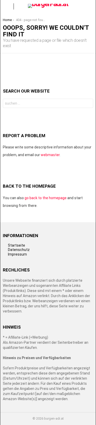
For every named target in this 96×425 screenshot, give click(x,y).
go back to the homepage (46, 198)
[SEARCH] (89, 6)
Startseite (16, 245)
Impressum (17, 254)
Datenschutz (19, 250)
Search (88, 104)
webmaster (50, 155)
